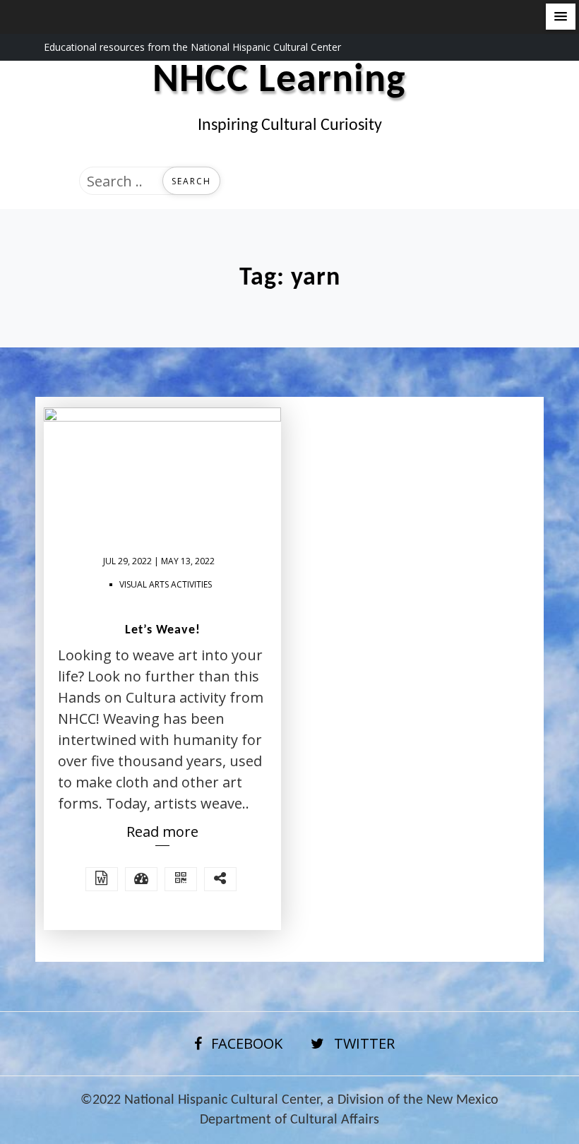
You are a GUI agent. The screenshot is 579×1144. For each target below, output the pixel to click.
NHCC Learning (279, 81)
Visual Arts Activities (165, 584)
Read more (162, 831)
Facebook (246, 1043)
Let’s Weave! (163, 630)
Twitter (364, 1043)
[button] (560, 17)
